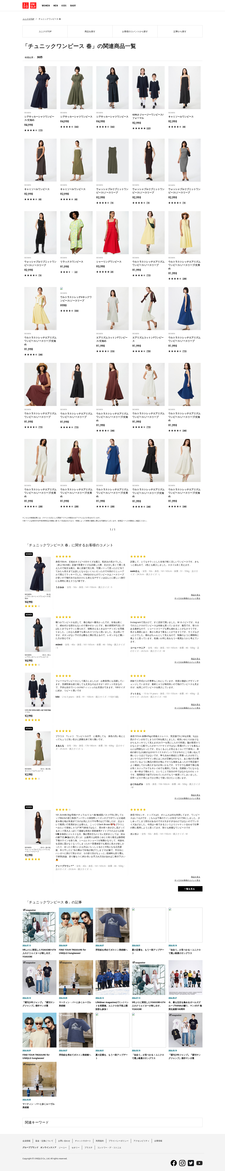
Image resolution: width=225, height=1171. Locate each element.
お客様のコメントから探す (135, 31)
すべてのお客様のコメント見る (187, 598)
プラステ (88, 1147)
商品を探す (90, 31)
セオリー (76, 1147)
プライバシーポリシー (119, 1140)
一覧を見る (189, 888)
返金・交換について (44, 1140)
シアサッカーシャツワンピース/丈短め (38, 597)
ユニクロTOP (28, 19)
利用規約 (100, 1140)
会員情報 (26, 1140)
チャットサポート (83, 1140)
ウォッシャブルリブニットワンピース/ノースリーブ (37, 850)
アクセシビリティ (141, 1140)
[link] (40, 130)
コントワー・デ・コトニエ (109, 1147)
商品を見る (195, 595)
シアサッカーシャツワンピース (36, 657)
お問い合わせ (64, 1140)
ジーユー (63, 1147)
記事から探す (180, 31)
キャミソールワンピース (34, 771)
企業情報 (158, 1140)
